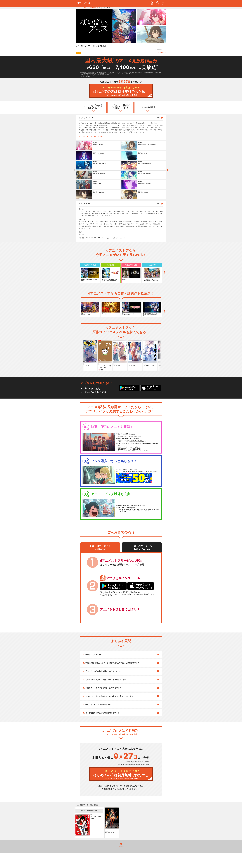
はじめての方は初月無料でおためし (121, 91)
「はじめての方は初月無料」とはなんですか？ (103, 671)
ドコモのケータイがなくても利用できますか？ (103, 688)
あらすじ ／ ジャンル (86, 118)
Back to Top (121, 846)
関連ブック (163, 52)
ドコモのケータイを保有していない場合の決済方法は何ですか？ (110, 696)
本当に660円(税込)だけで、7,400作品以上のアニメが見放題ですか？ (112, 663)
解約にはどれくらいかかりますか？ (99, 705)
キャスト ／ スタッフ (86, 204)
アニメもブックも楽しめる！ (93, 106)
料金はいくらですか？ (93, 655)
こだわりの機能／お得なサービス (120, 106)
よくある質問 (148, 106)
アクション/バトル (96, 136)
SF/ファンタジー (84, 136)
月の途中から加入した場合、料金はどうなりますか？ (105, 680)
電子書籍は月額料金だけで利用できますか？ (102, 713)
